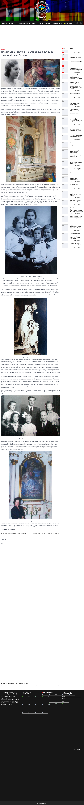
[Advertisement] (42, 35)
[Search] (81, 23)
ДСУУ (42, 16)
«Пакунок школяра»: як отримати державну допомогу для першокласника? (76, 60)
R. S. (3, 58)
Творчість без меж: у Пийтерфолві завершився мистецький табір (75, 185)
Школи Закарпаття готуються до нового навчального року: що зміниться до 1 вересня (76, 129)
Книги (63, 696)
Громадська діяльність (23, 23)
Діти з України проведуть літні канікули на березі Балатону (75, 201)
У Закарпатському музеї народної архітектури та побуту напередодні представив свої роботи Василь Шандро (75, 236)
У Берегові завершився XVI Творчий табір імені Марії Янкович (75, 244)
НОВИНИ (11, 23)
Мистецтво (48, 23)
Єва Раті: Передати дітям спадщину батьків (14, 683)
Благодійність (57, 23)
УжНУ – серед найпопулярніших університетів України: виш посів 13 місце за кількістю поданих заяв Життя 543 (76, 121)
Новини (63, 698)
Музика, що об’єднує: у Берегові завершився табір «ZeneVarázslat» (75, 95)
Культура (34, 23)
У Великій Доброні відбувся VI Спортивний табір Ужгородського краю (76, 178)
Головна (4, 23)
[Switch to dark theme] (77, 23)
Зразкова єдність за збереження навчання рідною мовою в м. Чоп (76, 76)
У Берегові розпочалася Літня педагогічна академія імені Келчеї (76, 53)
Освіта (41, 23)
